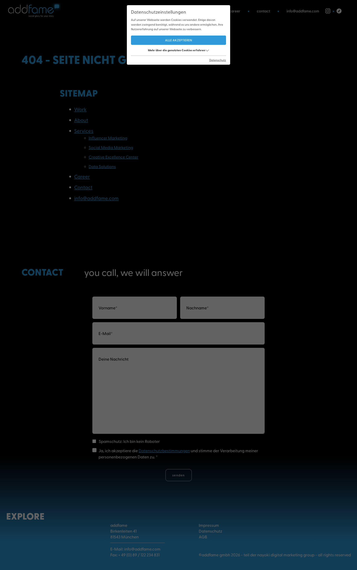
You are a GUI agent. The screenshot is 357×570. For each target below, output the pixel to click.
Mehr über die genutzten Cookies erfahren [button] (176, 50)
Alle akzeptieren (178, 40)
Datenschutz (217, 60)
